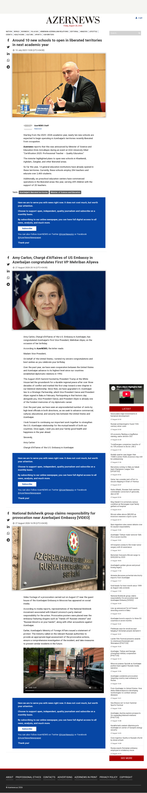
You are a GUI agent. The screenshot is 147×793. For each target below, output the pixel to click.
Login (140, 18)
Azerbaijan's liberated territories (34, 192)
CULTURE (29, 35)
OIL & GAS (34, 31)
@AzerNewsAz (66, 234)
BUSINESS (25, 31)
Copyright (126, 777)
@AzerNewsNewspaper (29, 237)
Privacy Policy (108, 777)
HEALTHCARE (19, 35)
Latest (126, 408)
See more (126, 758)
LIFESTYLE (93, 31)
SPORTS (38, 35)
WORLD (16, 31)
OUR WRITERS (48, 35)
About (9, 777)
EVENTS (9, 35)
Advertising (65, 777)
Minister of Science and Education (65, 192)
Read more (38, 128)
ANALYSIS (83, 31)
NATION (9, 31)
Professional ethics (28, 777)
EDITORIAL (74, 31)
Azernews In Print (86, 777)
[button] (8, 40)
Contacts (49, 777)
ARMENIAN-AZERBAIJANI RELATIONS (54, 31)
